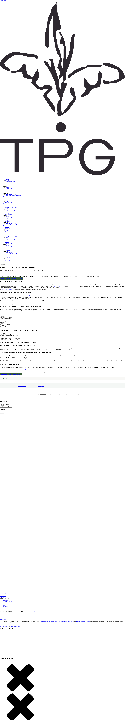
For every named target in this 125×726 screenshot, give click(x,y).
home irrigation (41, 386)
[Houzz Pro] (70, 395)
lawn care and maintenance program (25, 295)
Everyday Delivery (9, 185)
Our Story (7, 201)
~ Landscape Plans (9, 188)
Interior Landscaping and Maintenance (13, 195)
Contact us (88, 621)
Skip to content (3, 0)
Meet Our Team (8, 202)
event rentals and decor (80, 621)
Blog (6, 200)
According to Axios (57, 286)
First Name (4, 404)
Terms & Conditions (5, 622)
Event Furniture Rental (10, 181)
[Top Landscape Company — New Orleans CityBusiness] (53, 395)
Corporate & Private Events (11, 178)
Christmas (5, 203)
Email (3, 409)
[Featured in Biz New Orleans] (61, 395)
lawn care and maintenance (62, 621)
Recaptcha (2, 411)
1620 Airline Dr (3, 593)
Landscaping (7, 187)
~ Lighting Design (9, 189)
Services (7, 198)
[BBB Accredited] (42, 395)
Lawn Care (7, 192)
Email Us (2, 597)
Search (1, 264)
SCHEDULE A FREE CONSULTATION (10, 374)
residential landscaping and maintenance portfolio (16, 369)
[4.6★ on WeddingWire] (82, 395)
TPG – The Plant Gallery (6, 289)
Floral (4, 182)
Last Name (4, 406)
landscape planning (22, 386)
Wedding (7, 183)
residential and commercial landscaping (48, 621)
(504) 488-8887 (3, 596)
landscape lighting (52, 312)
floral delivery (71, 621)
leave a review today (32, 611)
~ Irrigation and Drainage (10, 190)
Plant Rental (7, 180)
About (4, 196)
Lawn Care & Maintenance (10, 194)
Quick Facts (6, 378)
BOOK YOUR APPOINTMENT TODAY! (11, 278)
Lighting (7, 179)
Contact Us (7, 199)
